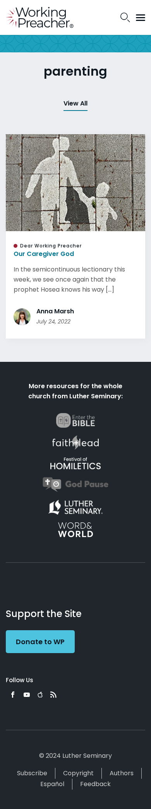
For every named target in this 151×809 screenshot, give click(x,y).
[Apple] (40, 694)
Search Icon (125, 17)
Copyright (78, 773)
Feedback (95, 784)
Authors (122, 773)
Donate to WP (40, 642)
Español (52, 784)
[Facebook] (13, 694)
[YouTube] (27, 694)
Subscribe (32, 773)
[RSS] (53, 694)
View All (75, 103)
